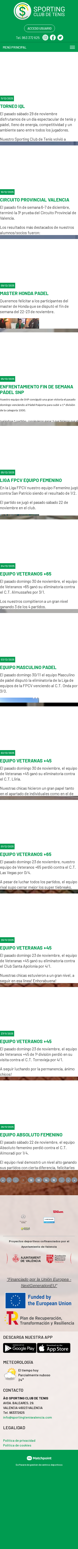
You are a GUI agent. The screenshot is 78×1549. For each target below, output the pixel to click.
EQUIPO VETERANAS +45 (26, 760)
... (16, 1180)
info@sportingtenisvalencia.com (27, 1417)
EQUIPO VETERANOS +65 (25, 574)
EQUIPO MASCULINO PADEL (28, 667)
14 (46, 1180)
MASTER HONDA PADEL (24, 293)
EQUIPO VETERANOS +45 (26, 1041)
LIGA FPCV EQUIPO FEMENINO (31, 480)
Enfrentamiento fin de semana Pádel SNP (36, 389)
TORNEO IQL (12, 106)
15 (54, 1180)
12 (31, 1180)
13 (38, 1180)
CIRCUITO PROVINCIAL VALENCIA (34, 200)
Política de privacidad (19, 1440)
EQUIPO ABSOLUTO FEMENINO (31, 1134)
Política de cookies (17, 1445)
